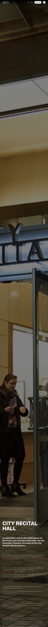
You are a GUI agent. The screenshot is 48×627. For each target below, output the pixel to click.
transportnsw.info (18, 603)
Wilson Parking (6, 616)
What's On (38, 2)
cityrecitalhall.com (8, 571)
